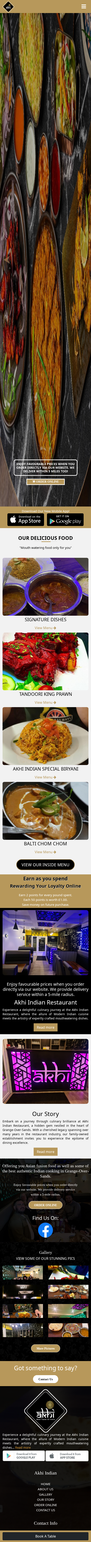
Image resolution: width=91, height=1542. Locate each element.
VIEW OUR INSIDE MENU (45, 865)
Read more (45, 1027)
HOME (45, 1484)
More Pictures (46, 1348)
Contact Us (46, 1379)
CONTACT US (45, 1510)
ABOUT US (45, 1489)
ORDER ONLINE (47, 481)
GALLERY (45, 1494)
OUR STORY (45, 1499)
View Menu (44, 628)
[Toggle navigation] (83, 6)
